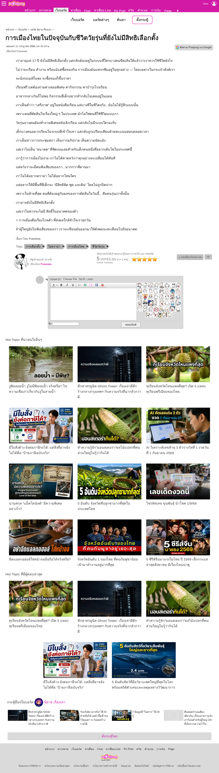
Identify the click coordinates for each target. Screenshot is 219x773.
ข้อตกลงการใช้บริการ (30, 766)
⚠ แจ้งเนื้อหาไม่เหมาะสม (190, 257)
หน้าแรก (30, 10)
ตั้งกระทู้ (142, 20)
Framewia (22, 51)
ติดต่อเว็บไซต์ (142, 766)
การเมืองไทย (76, 246)
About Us (126, 766)
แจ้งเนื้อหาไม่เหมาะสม (189, 766)
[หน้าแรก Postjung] (16, 3)
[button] (55, 285)
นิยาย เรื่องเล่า (54, 702)
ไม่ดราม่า (54, 246)
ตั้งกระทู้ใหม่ (109, 736)
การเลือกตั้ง (33, 246)
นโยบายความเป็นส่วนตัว (57, 766)
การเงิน (156, 10)
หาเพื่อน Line (102, 10)
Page (168, 10)
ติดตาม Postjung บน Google (196, 47)
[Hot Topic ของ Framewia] (21, 268)
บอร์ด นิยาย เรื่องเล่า (40, 29)
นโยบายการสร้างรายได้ (105, 766)
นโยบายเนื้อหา (81, 766)
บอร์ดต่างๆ (101, 20)
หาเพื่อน (76, 10)
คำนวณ (142, 10)
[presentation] (53, 285)
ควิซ (131, 10)
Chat (87, 10)
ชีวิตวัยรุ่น (98, 246)
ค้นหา (121, 20)
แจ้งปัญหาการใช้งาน (163, 766)
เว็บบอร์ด (61, 10)
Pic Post (119, 10)
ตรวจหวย (45, 10)
